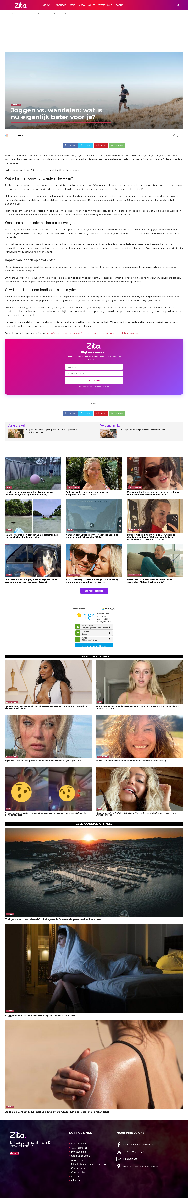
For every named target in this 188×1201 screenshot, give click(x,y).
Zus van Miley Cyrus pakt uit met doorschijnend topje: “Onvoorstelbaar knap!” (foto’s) (153, 493)
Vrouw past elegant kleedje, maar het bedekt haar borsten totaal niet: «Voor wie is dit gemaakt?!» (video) (138, 707)
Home (7, 14)
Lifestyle (22, 14)
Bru (20, 135)
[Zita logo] (21, 5)
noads (94, 403)
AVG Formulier (79, 1147)
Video (9, 487)
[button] (178, 5)
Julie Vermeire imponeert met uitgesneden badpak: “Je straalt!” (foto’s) (90, 493)
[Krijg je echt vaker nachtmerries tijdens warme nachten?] (94, 968)
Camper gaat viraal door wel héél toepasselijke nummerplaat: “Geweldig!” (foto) (92, 536)
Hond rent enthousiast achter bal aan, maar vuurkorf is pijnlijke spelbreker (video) (29, 493)
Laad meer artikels (93, 590)
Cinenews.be (78, 1172)
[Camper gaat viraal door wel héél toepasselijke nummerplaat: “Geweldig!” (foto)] (94, 516)
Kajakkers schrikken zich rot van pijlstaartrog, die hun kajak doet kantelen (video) (32, 536)
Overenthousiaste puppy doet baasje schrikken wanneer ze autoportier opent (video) (31, 580)
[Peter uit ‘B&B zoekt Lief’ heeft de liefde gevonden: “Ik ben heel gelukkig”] (155, 560)
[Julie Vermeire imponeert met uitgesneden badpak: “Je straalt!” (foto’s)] (94, 473)
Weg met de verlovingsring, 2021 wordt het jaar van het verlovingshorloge (52, 431)
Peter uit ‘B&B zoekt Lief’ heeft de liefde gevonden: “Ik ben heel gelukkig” (149, 580)
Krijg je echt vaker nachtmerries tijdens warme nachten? (40, 1015)
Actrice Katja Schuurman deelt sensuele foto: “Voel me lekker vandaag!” (131, 760)
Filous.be (76, 1180)
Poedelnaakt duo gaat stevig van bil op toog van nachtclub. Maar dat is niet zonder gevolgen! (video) (46, 814)
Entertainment (74, 487)
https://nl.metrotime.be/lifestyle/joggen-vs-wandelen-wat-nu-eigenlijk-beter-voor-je (92, 333)
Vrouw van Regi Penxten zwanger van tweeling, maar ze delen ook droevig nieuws (92, 580)
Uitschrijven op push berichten (88, 1164)
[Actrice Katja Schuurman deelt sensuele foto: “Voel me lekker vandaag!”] (139, 736)
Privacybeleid (78, 1151)
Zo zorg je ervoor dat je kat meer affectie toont (141, 430)
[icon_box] (134, 1144)
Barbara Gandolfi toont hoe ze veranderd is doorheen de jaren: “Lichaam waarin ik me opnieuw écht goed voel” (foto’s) (151, 537)
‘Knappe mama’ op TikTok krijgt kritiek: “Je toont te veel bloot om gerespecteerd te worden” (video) (137, 814)
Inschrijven (94, 380)
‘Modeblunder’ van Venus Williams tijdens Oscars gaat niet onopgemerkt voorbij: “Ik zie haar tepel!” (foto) (46, 707)
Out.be (75, 1176)
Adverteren (77, 1159)
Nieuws (14, 14)
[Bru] (7, 135)
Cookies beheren (80, 1155)
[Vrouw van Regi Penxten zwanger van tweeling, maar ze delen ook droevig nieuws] (94, 560)
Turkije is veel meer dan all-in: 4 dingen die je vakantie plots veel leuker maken (53, 919)
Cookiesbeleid (79, 1143)
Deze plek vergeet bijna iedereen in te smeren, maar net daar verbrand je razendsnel (57, 1112)
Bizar (70, 530)
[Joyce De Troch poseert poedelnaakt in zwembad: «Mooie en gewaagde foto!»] (48, 736)
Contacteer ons (79, 1168)
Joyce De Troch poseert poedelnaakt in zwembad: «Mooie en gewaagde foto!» (43, 760)
